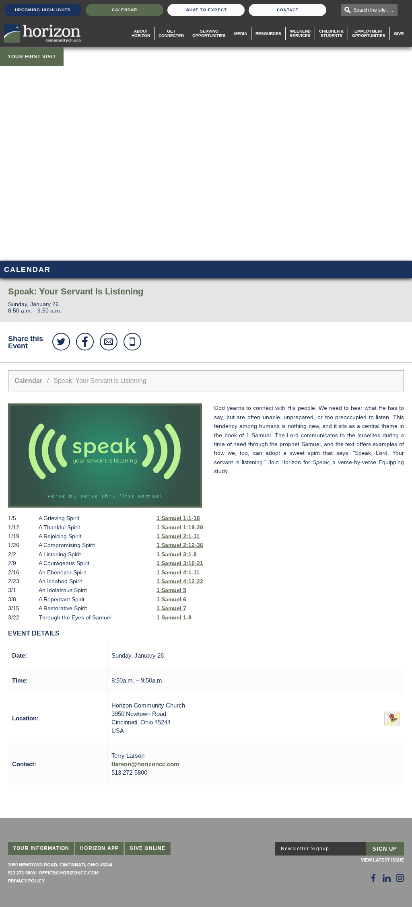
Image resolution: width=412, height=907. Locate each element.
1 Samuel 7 (171, 608)
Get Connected (171, 33)
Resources (268, 33)
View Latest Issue (382, 860)
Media (240, 33)
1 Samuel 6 (171, 599)
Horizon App (99, 848)
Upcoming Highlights (43, 10)
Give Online (147, 848)
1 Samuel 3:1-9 (177, 554)
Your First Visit (32, 57)
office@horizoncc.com (69, 872)
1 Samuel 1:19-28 (180, 527)
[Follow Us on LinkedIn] (387, 878)
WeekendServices (300, 33)
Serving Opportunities (209, 33)
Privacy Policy (26, 880)
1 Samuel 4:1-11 (178, 572)
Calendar (124, 10)
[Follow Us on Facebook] (373, 878)
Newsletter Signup (305, 848)
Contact (288, 10)
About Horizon (141, 33)
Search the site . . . (373, 10)
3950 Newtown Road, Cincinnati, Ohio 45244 (60, 864)
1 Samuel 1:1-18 (178, 518)
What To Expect (206, 10)
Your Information (41, 848)
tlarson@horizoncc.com (145, 764)
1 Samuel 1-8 (174, 617)
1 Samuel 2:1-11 (178, 536)
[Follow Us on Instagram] (400, 878)
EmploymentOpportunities (368, 33)
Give (399, 33)
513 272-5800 (21, 872)
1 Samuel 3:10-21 (180, 563)
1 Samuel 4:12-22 (180, 581)
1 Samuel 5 (171, 590)
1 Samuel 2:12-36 (180, 545)
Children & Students (331, 33)
